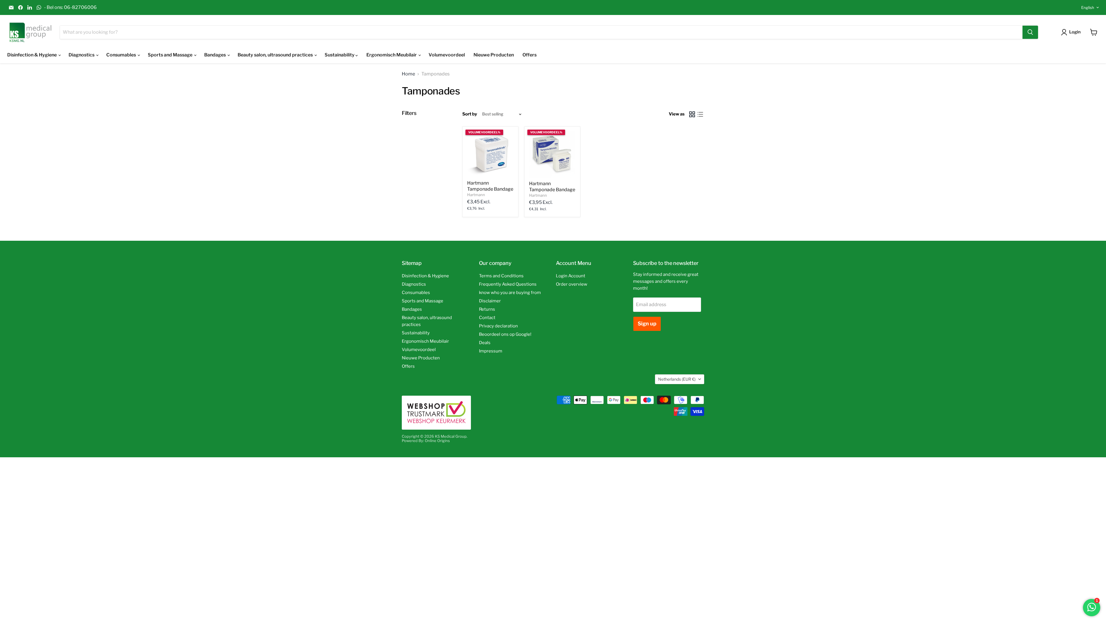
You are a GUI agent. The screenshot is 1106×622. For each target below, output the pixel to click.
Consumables (121, 55)
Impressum (490, 351)
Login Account (570, 275)
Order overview (571, 284)
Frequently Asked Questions (508, 284)
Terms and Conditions (501, 275)
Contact (487, 317)
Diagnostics (82, 55)
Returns (487, 309)
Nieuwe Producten (494, 55)
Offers (529, 55)
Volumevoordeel (447, 55)
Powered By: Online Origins (426, 440)
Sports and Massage (170, 55)
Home (408, 74)
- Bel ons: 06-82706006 (70, 7)
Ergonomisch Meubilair (392, 55)
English (1087, 7)
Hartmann (476, 194)
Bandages (215, 55)
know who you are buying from (510, 292)
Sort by (469, 114)
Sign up (647, 324)
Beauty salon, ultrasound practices (276, 55)
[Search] (1030, 32)
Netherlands (677, 379)
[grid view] (692, 114)
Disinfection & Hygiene (32, 55)
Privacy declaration (498, 326)
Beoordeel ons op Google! (505, 334)
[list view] (700, 114)
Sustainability (340, 55)
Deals (484, 342)
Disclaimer (490, 301)
